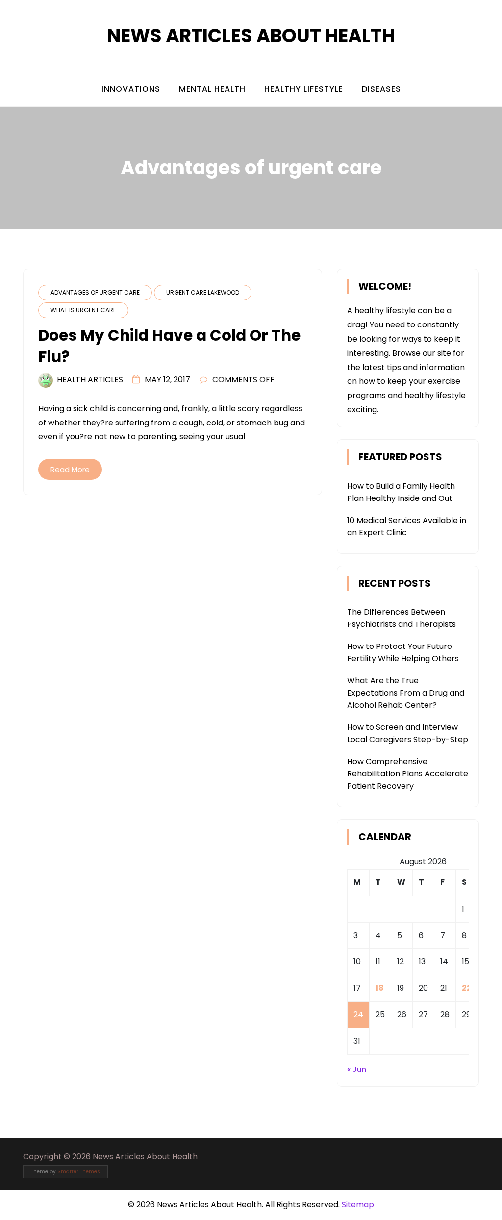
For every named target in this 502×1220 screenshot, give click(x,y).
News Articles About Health (251, 36)
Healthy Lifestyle (303, 89)
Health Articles (90, 379)
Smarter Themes (78, 1171)
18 (380, 988)
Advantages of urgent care (95, 292)
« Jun (356, 1069)
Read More (70, 469)
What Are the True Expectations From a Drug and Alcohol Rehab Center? (405, 693)
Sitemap (358, 1204)
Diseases (381, 89)
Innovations (130, 89)
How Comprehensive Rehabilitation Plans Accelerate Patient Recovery (407, 774)
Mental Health (212, 89)
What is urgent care (83, 310)
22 (467, 988)
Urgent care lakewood (202, 292)
